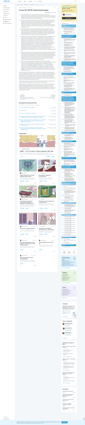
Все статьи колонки (66, 356)
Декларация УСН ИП (65, 278)
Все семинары (64, 316)
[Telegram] (3, 419)
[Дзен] (7, 419)
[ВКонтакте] (8, 419)
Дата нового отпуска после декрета (68, 262)
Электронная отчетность (66, 293)
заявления (33, 44)
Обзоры (46, 208)
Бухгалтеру (20, 1)
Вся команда (64, 338)
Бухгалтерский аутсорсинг (66, 290)
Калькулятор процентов (66, 263)
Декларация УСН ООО (66, 277)
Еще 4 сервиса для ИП (66, 282)
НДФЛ (63, 259)
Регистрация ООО (65, 274)
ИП (35, 1)
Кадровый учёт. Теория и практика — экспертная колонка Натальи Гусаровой (68, 373)
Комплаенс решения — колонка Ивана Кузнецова (68, 359)
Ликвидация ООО (65, 279)
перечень (43, 64)
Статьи (53, 156)
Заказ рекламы (65, 294)
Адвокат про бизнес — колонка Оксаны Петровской (69, 347)
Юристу (25, 1)
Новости (27, 208)
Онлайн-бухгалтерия (65, 292)
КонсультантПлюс (65, 289)
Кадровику (30, 1)
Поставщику (40, 1)
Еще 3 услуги (64, 297)
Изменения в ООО (65, 275)
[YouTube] (5, 419)
